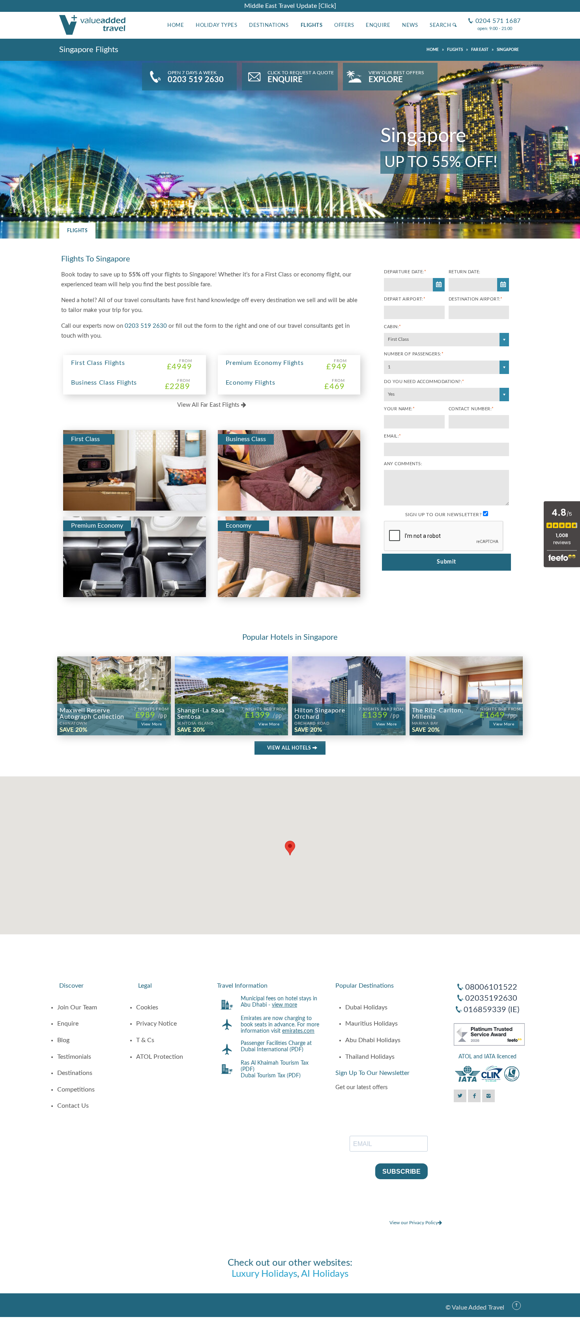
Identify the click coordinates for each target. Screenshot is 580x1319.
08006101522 (491, 987)
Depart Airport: (404, 299)
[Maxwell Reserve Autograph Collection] (114, 680)
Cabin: (392, 327)
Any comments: (403, 464)
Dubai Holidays (366, 1007)
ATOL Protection (159, 1057)
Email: (392, 436)
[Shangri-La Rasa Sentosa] (231, 680)
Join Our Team (77, 1007)
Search (441, 25)
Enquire (378, 25)
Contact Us (73, 1106)
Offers (344, 25)
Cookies (147, 1007)
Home (175, 25)
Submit (446, 562)
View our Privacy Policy (413, 1222)
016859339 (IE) (491, 1010)
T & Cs (145, 1040)
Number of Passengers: (413, 354)
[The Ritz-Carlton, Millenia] (466, 680)
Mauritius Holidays (371, 1023)
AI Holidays (324, 1274)
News (410, 25)
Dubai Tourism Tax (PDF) (271, 1075)
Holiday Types (216, 25)
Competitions (76, 1089)
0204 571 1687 (494, 15)
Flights (312, 25)
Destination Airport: (476, 299)
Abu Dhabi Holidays (372, 1040)
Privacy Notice (156, 1023)
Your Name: (399, 409)
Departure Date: (405, 272)
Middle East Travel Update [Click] (290, 6)
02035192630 (491, 998)
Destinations (268, 25)
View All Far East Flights (209, 405)
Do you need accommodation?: (424, 382)
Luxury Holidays (264, 1274)
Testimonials (74, 1057)
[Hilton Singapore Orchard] (349, 680)
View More (151, 724)
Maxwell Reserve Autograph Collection (92, 716)
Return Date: (465, 272)
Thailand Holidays (370, 1057)
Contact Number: (471, 409)
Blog (63, 1040)
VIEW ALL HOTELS (289, 748)
